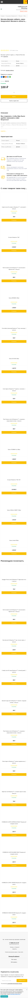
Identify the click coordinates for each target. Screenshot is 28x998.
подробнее (3, 131)
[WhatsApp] (10, 77)
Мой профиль (14, 962)
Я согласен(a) (11, 983)
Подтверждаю (4, 996)
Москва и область (10, 70)
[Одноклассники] (6, 77)
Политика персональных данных (11, 952)
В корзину (14, 220)
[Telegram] (8, 77)
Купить (14, 96)
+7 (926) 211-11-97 (14, 943)
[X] (4, 77)
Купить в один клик (14, 100)
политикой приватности (15, 994)
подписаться (21, 980)
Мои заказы (14, 959)
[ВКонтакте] (2, 77)
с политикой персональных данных (14, 983)
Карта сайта (20, 952)
